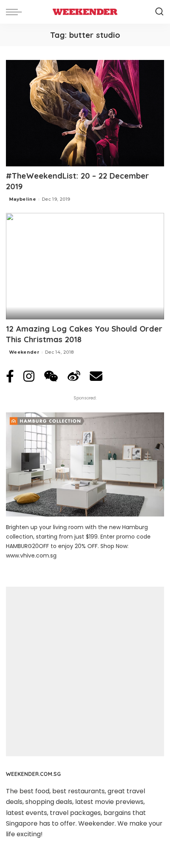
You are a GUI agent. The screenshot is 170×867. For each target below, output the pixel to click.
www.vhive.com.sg (31, 555)
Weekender (24, 352)
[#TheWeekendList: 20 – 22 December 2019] (85, 113)
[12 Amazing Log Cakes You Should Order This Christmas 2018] (85, 266)
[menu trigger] (16, 12)
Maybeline (22, 199)
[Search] (159, 12)
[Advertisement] (85, 671)
